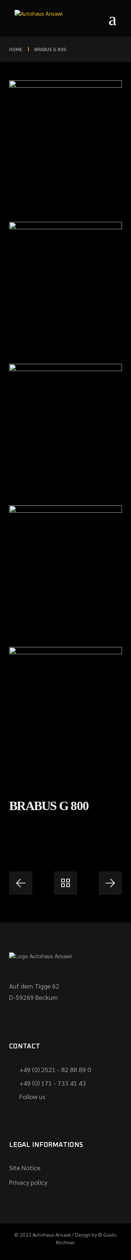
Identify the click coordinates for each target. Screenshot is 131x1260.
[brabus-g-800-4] (65, 285)
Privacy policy (28, 1182)
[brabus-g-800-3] (65, 427)
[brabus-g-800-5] (65, 143)
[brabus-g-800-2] (65, 568)
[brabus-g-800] (65, 710)
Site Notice (24, 1167)
